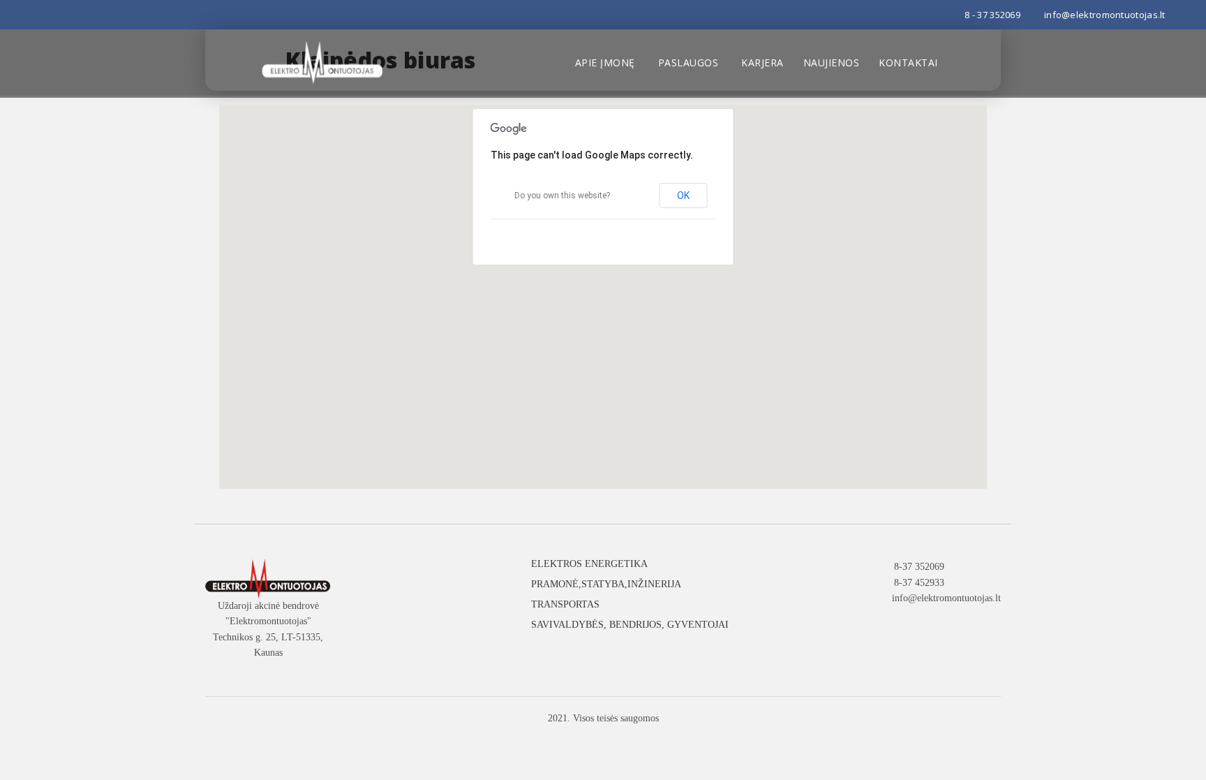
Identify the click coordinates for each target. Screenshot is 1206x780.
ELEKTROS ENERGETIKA (589, 564)
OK (683, 195)
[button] (603, 288)
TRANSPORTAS (565, 604)
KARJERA (762, 62)
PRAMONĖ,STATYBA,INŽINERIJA (606, 584)
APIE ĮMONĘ (605, 62)
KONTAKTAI (908, 62)
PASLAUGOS (688, 62)
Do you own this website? (562, 195)
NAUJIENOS (831, 62)
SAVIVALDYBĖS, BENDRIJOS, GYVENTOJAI (630, 624)
